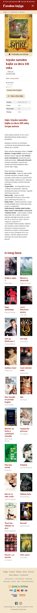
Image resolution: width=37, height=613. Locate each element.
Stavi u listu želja (16, 96)
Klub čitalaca (14, 575)
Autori (5, 12)
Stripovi (12, 572)
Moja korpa (31, 1)
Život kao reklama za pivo (9, 525)
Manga (18, 572)
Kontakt (13, 581)
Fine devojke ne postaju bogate (10, 399)
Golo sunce (25, 555)
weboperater (22, 609)
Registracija (14, 1)
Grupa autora (14, 78)
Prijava (7, 1)
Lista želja (23, 1)
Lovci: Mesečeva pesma (24, 309)
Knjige (5, 572)
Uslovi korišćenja (19, 579)
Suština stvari (10, 368)
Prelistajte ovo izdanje (19, 54)
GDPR (18, 581)
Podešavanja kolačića (27, 581)
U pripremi (13, 12)
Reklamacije (28, 579)
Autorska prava (9, 579)
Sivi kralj (23, 339)
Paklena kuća (25, 494)
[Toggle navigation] (33, 6)
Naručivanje (6, 581)
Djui (21, 397)
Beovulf (23, 523)
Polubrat (23, 465)
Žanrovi (22, 12)
